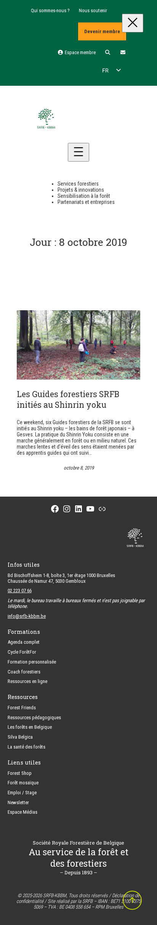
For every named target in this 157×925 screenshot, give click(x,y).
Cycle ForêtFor (22, 652)
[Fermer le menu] (132, 23)
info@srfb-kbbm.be (27, 616)
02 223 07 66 (20, 590)
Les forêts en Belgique (30, 727)
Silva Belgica (20, 737)
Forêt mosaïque (23, 783)
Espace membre (79, 52)
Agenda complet (24, 642)
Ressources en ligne (27, 681)
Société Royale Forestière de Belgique (78, 842)
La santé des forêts (26, 747)
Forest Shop (20, 773)
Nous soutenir (93, 10)
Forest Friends (22, 707)
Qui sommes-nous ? (50, 10)
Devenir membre (102, 31)
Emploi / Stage (22, 792)
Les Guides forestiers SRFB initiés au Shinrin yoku (68, 399)
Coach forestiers (24, 672)
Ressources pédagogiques (34, 717)
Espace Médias (22, 812)
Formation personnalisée (32, 662)
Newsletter (18, 802)
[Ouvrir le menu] (78, 152)
